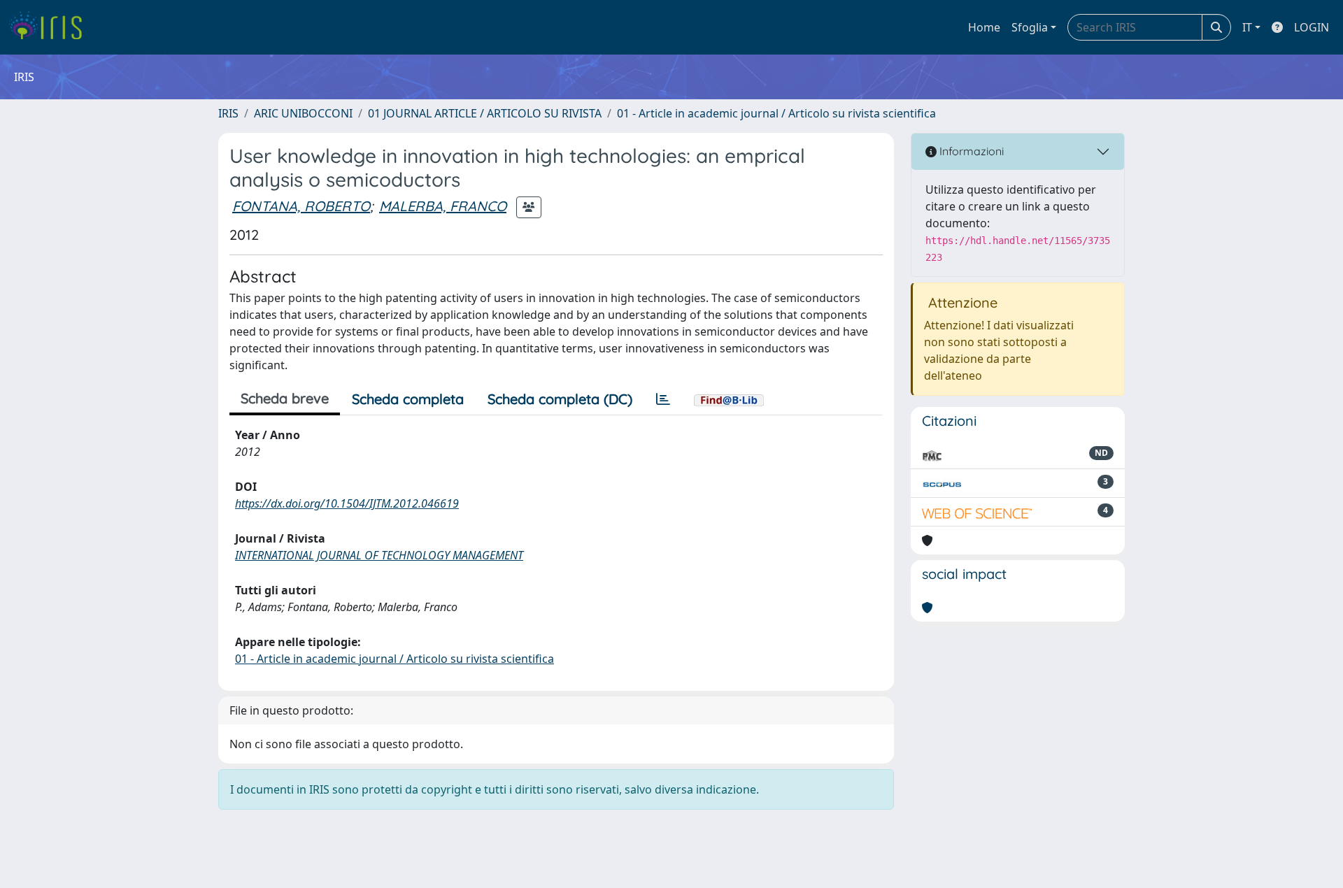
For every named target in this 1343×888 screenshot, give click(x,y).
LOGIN (1311, 27)
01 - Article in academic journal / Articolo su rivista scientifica (776, 113)
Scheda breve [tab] (285, 398)
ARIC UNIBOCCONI (303, 113)
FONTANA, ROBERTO (301, 206)
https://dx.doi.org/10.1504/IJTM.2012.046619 (347, 503)
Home (984, 27)
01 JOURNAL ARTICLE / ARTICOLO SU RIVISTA (485, 113)
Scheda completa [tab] (408, 399)
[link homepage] (50, 27)
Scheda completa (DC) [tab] (560, 399)
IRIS (228, 113)
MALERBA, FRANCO (442, 206)
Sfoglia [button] (1029, 27)
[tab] (663, 399)
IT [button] (1247, 27)
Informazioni (970, 151)
